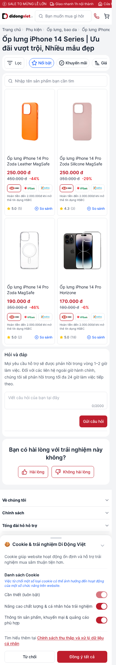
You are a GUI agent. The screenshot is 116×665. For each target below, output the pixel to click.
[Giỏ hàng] (107, 16)
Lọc (18, 62)
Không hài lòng (76, 471)
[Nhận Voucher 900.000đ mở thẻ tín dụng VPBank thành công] (30, 188)
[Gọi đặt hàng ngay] (96, 16)
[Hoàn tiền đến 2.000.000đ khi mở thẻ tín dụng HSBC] (14, 188)
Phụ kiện (34, 29)
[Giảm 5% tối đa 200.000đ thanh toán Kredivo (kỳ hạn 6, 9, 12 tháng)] (45, 188)
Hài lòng (37, 471)
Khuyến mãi (76, 62)
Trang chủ (11, 29)
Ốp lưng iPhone (96, 29)
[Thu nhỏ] (102, 546)
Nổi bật (45, 62)
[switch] (101, 594)
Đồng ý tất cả (82, 656)
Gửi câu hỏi (93, 421)
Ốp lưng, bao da (62, 29)
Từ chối (29, 656)
